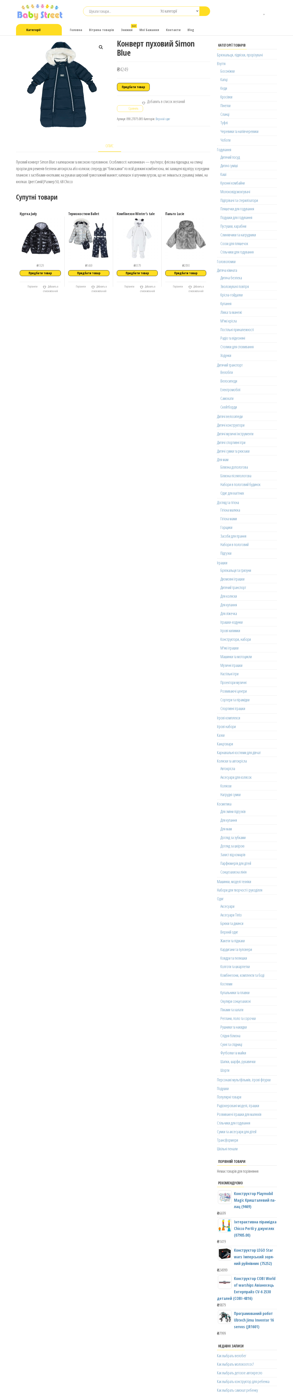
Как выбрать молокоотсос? (235, 1364)
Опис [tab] (110, 145)
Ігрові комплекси (228, 718)
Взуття (221, 63)
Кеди (223, 88)
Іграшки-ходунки (231, 622)
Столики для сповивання (237, 346)
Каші (223, 174)
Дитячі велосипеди (230, 416)
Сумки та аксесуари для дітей (236, 1131)
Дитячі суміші (229, 165)
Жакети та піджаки (232, 940)
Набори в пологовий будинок (240, 484)
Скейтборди (228, 407)
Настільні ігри (229, 673)
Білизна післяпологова (235, 475)
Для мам (222, 459)
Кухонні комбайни (232, 183)
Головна (76, 29)
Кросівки (226, 97)
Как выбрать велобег (231, 1355)
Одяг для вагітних (232, 493)
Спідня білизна (230, 1035)
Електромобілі (230, 389)
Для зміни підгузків (233, 811)
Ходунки (225, 355)
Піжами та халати (231, 1009)
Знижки (128, 28)
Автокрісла (227, 768)
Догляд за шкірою (232, 846)
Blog (190, 29)
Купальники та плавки (235, 992)
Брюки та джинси (231, 923)
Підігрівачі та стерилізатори (239, 200)
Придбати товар (133, 87)
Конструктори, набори (235, 639)
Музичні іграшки (231, 665)
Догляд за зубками (233, 837)
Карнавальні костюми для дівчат (239, 752)
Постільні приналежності (237, 329)
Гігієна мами (228, 518)
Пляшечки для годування (237, 208)
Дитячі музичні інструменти (235, 433)
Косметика (224, 804)
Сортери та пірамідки (235, 699)
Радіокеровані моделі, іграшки (238, 1105)
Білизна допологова (234, 467)
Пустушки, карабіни (233, 226)
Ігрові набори (226, 726)
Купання (225, 303)
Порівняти (32, 286)
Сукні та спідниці (231, 1044)
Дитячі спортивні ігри (231, 442)
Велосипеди (228, 381)
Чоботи (225, 140)
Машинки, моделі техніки (234, 881)
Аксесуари (227, 906)
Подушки (223, 1088)
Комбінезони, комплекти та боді (242, 975)
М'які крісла (228, 321)
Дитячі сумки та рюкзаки (233, 451)
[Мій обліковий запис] (271, 11)
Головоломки (226, 261)
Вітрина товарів (101, 29)
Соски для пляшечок (234, 243)
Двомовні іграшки (232, 579)
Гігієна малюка (230, 510)
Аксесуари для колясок (236, 777)
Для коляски (228, 596)
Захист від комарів (232, 854)
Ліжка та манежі (231, 312)
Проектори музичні (233, 682)
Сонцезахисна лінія (233, 872)
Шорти (224, 1070)
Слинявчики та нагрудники (238, 235)
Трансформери (227, 1140)
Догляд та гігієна (228, 502)
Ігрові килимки (230, 630)
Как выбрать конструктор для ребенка (243, 1381)
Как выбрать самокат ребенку (237, 1390)
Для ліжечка (228, 613)
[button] (101, 47)
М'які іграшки (229, 648)
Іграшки (222, 562)
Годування (224, 149)
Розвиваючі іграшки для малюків (239, 1114)
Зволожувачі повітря (234, 286)
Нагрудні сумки (230, 794)
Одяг (220, 898)
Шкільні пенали (227, 1148)
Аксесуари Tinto (231, 915)
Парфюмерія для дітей (235, 863)
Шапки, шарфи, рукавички (237, 1061)
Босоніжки (227, 71)
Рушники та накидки (233, 1027)
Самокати (226, 398)
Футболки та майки (233, 1053)
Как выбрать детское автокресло (239, 1372)
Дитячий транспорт (230, 365)
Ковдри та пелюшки (233, 958)
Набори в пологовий (234, 544)
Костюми (226, 984)
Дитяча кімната (227, 270)
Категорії (33, 29)
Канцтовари (225, 744)
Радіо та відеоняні (232, 338)
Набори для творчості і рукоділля (239, 890)
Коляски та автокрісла (232, 761)
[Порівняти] (257, 11)
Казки (221, 735)
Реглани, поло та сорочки (238, 1018)
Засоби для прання (233, 536)
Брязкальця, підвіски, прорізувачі (240, 55)
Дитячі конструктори (230, 425)
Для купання (228, 604)
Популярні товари (229, 1097)
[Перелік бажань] (264, 11)
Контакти (173, 29)
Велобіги (226, 372)
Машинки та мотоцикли (236, 656)
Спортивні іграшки (232, 708)
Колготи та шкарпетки (235, 966)
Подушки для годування (236, 217)
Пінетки (225, 105)
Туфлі (224, 122)
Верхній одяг (163, 119)
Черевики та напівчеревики (239, 131)
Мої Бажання (149, 29)
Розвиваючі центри (233, 691)
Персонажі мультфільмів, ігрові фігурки (244, 1079)
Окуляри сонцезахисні (235, 1001)
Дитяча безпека (231, 277)
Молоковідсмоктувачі (235, 191)
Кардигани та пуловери (236, 949)
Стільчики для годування (237, 252)
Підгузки (225, 553)
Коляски (225, 786)
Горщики (226, 527)
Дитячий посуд (230, 157)
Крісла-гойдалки (231, 295)
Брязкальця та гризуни (235, 570)
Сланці (224, 114)
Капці (224, 79)
